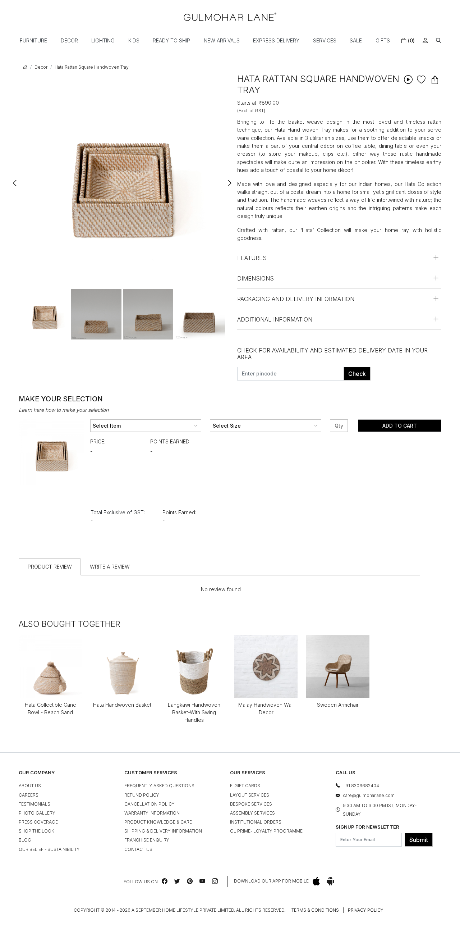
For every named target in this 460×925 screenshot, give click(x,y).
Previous (15, 179)
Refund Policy (141, 795)
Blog (25, 840)
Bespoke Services (251, 804)
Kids (133, 40)
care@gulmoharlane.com (369, 795)
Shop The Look (36, 831)
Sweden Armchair (338, 705)
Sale (356, 40)
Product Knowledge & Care (158, 822)
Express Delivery (276, 40)
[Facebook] (164, 881)
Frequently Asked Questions (159, 785)
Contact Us (138, 849)
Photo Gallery (37, 813)
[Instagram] (215, 881)
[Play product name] (408, 79)
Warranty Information (152, 813)
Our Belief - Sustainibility (49, 849)
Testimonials (34, 804)
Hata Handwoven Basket (122, 705)
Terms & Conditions (315, 910)
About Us (30, 785)
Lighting (103, 40)
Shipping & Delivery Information (163, 831)
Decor (69, 40)
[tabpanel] (44, 314)
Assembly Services (252, 813)
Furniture (33, 40)
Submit (418, 839)
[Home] (230, 17)
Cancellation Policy (149, 804)
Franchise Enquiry (146, 840)
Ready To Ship (171, 40)
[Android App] (330, 881)
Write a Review (110, 567)
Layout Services (249, 795)
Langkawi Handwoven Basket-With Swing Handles (194, 712)
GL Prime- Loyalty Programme (266, 831)
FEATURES (252, 257)
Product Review (50, 567)
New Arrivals (222, 40)
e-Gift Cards (245, 785)
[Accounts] (425, 40)
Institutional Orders (255, 822)
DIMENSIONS (255, 278)
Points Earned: (170, 441)
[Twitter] (177, 881)
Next (229, 179)
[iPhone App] (316, 881)
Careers (28, 795)
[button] (438, 40)
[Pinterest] (190, 881)
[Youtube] (202, 881)
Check (357, 373)
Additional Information (274, 319)
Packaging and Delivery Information (295, 298)
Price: (97, 441)
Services (324, 40)
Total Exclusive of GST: (118, 512)
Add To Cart (399, 426)
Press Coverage (38, 822)
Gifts (383, 40)
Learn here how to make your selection (64, 410)
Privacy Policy (365, 910)
